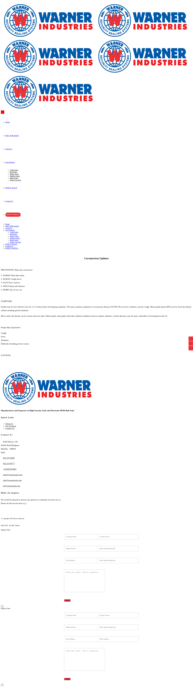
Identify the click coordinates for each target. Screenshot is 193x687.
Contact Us (9, 428)
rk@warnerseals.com (11, 486)
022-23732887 (9, 458)
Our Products (10, 426)
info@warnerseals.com (12, 480)
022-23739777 (9, 463)
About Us (9, 424)
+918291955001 (9, 469)
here (24, 503)
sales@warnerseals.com (12, 475)
